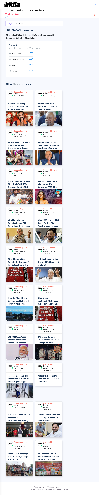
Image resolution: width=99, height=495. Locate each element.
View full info (27, 30)
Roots (12, 10)
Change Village (11, 17)
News (31, 10)
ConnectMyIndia (20, 92)
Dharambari (13, 14)
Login (10, 23)
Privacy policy (39, 487)
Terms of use (53, 487)
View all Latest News (30, 85)
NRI (6, 10)
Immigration (21, 10)
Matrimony (39, 10)
